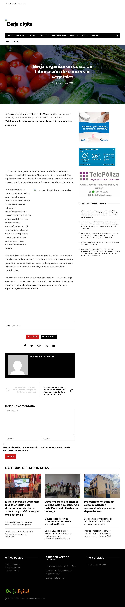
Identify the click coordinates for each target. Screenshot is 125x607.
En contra (50, 337)
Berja (17, 571)
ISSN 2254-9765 (10, 3)
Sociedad (20, 35)
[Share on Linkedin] (53, 346)
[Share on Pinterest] (46, 346)
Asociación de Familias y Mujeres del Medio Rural (31, 114)
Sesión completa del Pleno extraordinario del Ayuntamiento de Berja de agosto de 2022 (55, 390)
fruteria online (60, 578)
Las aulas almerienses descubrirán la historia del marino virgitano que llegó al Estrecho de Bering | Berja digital (100, 251)
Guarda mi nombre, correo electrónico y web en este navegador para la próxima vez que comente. (36, 448)
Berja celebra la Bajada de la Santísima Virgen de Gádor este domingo (24, 389)
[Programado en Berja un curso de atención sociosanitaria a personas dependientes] (102, 486)
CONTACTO (22, 3)
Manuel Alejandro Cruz (42, 356)
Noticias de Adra (12, 564)
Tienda (95, 35)
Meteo (85, 35)
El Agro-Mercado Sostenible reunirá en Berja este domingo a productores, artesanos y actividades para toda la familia (22, 508)
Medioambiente (59, 35)
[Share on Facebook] (25, 346)
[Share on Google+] (39, 346)
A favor (33, 337)
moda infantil (60, 570)
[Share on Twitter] (31, 346)
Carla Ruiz (71, 566)
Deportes (44, 35)
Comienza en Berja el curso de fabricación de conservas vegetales (19, 534)
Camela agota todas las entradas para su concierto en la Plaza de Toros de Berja (100, 215)
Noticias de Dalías (12, 568)
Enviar (10, 456)
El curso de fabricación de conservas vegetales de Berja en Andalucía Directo (58, 521)
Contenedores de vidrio (96, 564)
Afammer (16, 325)
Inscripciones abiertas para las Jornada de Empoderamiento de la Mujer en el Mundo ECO (97, 533)
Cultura (32, 35)
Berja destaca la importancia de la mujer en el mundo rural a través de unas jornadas (98, 521)
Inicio (9, 35)
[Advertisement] (75, 12)
